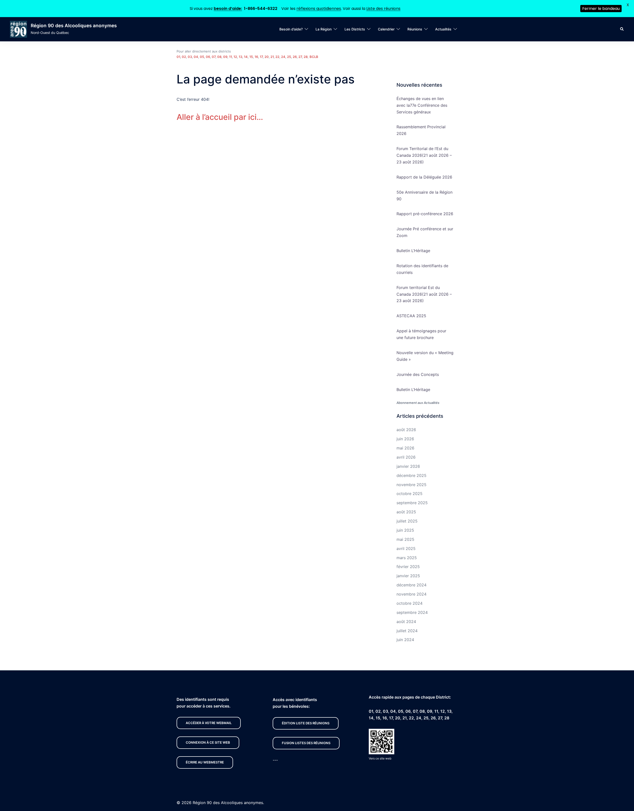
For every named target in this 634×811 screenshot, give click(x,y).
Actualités (443, 29)
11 (230, 57)
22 (277, 57)
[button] (622, 29)
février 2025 (408, 566)
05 (202, 57)
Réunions (414, 29)
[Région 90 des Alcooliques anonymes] (18, 29)
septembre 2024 (412, 612)
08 (219, 57)
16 (256, 57)
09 (225, 57)
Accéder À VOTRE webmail (209, 723)
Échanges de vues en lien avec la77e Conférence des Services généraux (421, 105)
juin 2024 (405, 639)
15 (251, 57)
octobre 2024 (409, 603)
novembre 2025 (411, 484)
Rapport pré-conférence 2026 (424, 213)
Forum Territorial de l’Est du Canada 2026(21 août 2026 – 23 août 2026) (424, 155)
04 (196, 57)
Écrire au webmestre (205, 762)
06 (208, 57)
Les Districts (354, 29)
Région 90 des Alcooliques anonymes (74, 25)
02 (184, 57)
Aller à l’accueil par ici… (220, 117)
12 (235, 57)
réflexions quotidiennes (318, 8)
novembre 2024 (411, 594)
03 (190, 57)
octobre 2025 (409, 493)
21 (272, 57)
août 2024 (406, 621)
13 (240, 57)
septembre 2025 (412, 502)
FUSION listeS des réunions (306, 743)
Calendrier (386, 29)
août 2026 (406, 429)
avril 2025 (406, 548)
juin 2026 (405, 438)
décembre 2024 (411, 584)
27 (300, 57)
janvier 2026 (408, 466)
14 (246, 57)
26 (295, 57)
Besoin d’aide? (291, 29)
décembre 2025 (411, 475)
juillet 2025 (407, 521)
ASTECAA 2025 (411, 315)
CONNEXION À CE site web (208, 742)
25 (289, 57)
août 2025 (406, 511)
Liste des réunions (383, 8)
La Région (324, 29)
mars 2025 (406, 557)
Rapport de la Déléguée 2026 (424, 177)
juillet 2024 (407, 630)
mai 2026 (405, 447)
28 (306, 57)
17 (261, 57)
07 (213, 57)
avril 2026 (406, 457)
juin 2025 (405, 530)
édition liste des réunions (305, 723)
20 (266, 57)
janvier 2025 (408, 575)
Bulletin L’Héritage (413, 250)
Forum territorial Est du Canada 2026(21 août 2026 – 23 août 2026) (424, 294)
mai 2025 (405, 539)
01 (178, 57)
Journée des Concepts (417, 374)
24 (283, 57)
